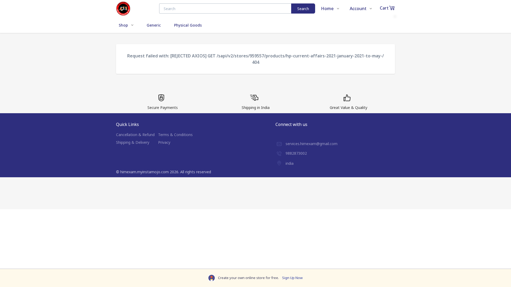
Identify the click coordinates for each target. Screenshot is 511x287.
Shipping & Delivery (132, 142)
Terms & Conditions (175, 134)
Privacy (164, 142)
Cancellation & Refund (135, 134)
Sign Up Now (292, 277)
